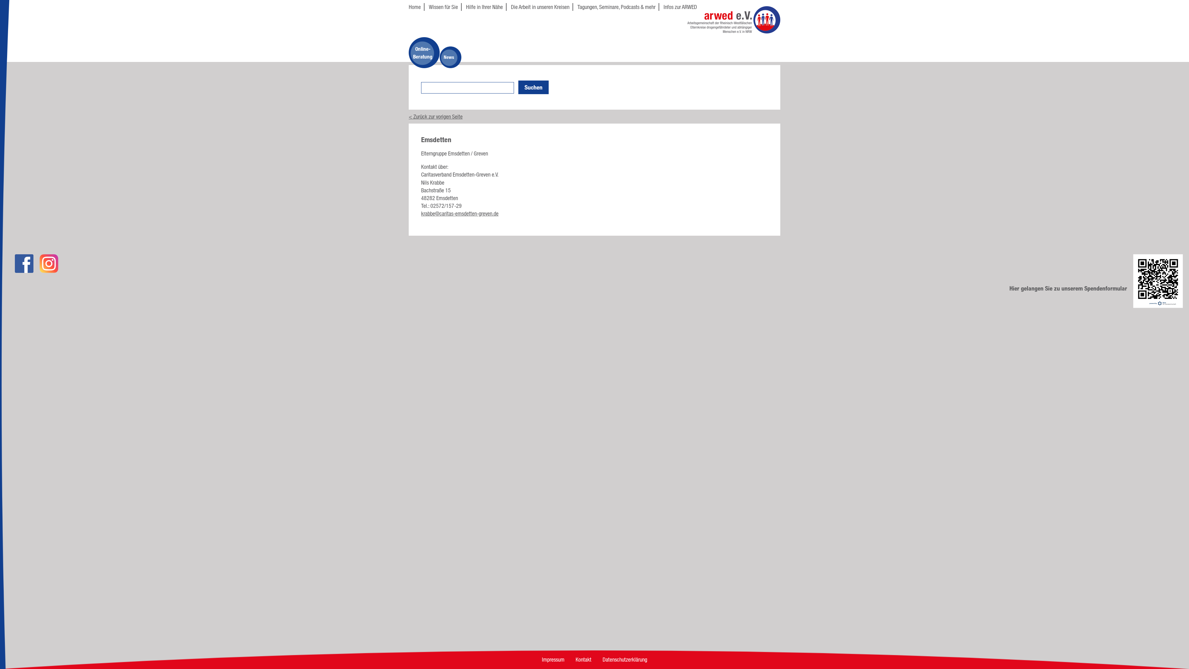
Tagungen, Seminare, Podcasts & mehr (616, 6)
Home (415, 6)
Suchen (533, 87)
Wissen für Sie (443, 6)
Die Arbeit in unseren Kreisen (540, 6)
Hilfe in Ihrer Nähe (484, 6)
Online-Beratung (423, 53)
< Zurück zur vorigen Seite (436, 116)
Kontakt (583, 659)
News (449, 57)
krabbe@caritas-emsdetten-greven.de (460, 213)
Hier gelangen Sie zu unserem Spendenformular (1068, 288)
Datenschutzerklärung (625, 659)
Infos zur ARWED (680, 6)
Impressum (553, 659)
